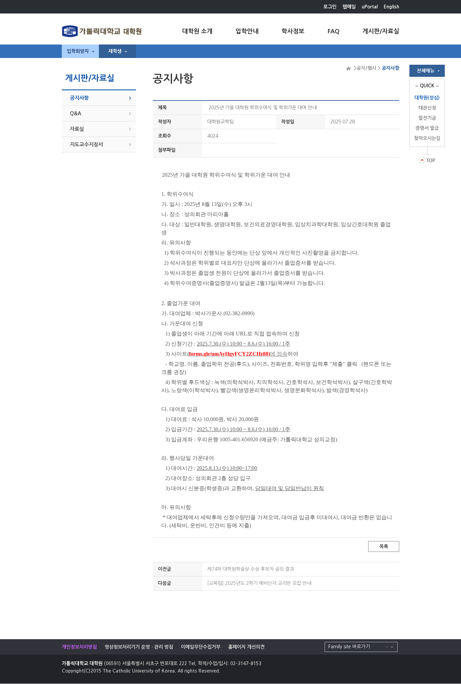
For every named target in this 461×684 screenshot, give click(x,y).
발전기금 (427, 118)
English (391, 6)
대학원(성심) (427, 97)
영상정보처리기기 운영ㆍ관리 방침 (139, 647)
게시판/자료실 (380, 31)
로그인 (329, 6)
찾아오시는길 (427, 138)
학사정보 (292, 31)
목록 (383, 546)
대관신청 (427, 108)
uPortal (370, 6)
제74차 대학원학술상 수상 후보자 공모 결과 (250, 569)
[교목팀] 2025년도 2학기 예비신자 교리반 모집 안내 (259, 583)
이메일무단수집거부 (200, 647)
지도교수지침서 (86, 144)
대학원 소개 (197, 31)
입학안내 (247, 31)
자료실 (77, 128)
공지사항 (79, 97)
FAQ (333, 31)
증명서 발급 (427, 128)
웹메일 (349, 6)
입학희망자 (78, 51)
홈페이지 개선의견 (246, 647)
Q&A (75, 113)
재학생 (114, 51)
